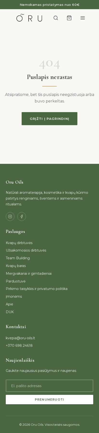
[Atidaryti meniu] (82, 18)
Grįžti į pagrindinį (49, 119)
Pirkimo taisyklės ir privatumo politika (37, 289)
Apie (9, 304)
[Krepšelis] (69, 18)
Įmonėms (14, 296)
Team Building (18, 258)
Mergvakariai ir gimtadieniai (29, 273)
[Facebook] (21, 216)
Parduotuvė (15, 281)
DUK (10, 312)
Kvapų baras (16, 266)
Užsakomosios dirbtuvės (26, 250)
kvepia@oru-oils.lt (20, 338)
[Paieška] (56, 18)
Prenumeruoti (49, 399)
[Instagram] (10, 216)
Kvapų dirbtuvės (19, 243)
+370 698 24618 (19, 345)
